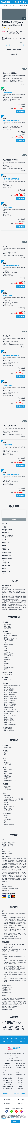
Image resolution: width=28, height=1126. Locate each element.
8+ (23, 241)
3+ (23, 68)
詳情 (22, 84)
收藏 (4, 31)
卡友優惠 (20, 1084)
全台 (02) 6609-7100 (7, 1088)
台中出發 (21, 6)
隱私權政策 (14, 1041)
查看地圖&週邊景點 (14, 33)
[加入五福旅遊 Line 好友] (21, 2)
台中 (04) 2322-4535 (20, 1070)
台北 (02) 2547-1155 (7, 1065)
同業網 (21, 1103)
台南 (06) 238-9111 (7, 1072)
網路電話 (7, 1099)
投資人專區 (14, 1038)
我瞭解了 (15, 1121)
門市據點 (21, 1099)
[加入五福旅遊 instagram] (21, 1111)
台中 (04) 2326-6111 (7, 1070)
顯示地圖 (14, 519)
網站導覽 (22, 1041)
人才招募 (5, 1041)
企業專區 (7, 1103)
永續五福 (22, 1038)
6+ (23, 331)
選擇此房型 (20, 111)
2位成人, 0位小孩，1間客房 (14, 49)
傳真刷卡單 (20, 1088)
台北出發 (4, 6)
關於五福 (5, 1038)
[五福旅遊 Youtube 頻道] (16, 1111)
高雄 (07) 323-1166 (7, 1074)
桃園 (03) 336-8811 (7, 1067)
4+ (23, 155)
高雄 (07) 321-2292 (7, 1084)
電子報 (20, 1086)
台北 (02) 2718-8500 (20, 1065)
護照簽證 (20, 1080)
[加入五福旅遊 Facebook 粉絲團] (6, 1111)
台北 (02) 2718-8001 (7, 1080)
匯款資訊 (20, 1082)
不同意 (12, 1117)
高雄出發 (13, 6)
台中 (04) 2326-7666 (7, 1082)
